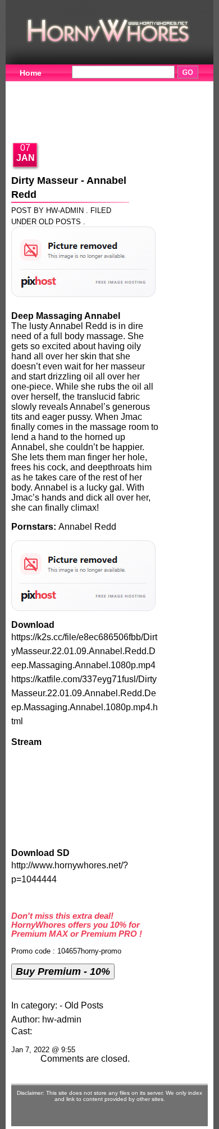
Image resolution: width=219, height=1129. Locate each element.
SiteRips (147, 104)
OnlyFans (147, 121)
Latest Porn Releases (60, 121)
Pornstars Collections (61, 104)
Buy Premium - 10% (63, 971)
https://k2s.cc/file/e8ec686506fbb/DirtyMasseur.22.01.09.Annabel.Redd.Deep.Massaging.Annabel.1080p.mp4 (84, 651)
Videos (83, 86)
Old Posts (60, 222)
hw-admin (61, 1019)
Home (31, 72)
